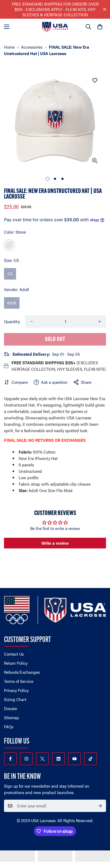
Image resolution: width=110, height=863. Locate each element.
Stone (9, 245)
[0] (100, 27)
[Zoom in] (95, 161)
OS (10, 273)
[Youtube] (74, 758)
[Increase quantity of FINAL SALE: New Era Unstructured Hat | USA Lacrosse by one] (99, 321)
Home (9, 47)
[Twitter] (42, 758)
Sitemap (11, 717)
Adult (12, 303)
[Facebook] (10, 758)
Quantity (12, 321)
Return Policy (16, 663)
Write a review (55, 543)
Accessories (31, 47)
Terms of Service (18, 681)
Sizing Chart (15, 699)
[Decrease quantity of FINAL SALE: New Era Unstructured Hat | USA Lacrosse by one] (31, 321)
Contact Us (14, 654)
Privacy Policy (16, 690)
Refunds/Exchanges (22, 672)
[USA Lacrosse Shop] (55, 27)
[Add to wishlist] (95, 80)
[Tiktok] (90, 758)
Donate (10, 708)
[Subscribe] (100, 806)
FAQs (8, 726)
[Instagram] (26, 758)
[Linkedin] (58, 758)
